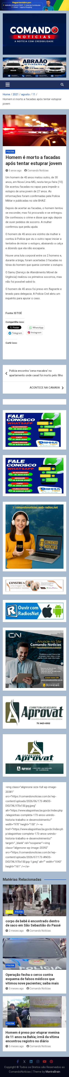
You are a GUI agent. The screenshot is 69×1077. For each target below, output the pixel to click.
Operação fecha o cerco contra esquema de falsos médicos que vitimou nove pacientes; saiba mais (32, 979)
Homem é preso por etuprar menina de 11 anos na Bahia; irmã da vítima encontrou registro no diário (32, 1037)
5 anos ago (15, 170)
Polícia (10, 152)
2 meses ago (16, 930)
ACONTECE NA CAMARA (45, 387)
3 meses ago (16, 988)
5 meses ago (16, 1046)
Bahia (9, 912)
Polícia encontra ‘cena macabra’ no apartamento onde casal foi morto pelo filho (36, 373)
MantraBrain (53, 1071)
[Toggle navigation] (8, 84)
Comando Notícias (38, 170)
